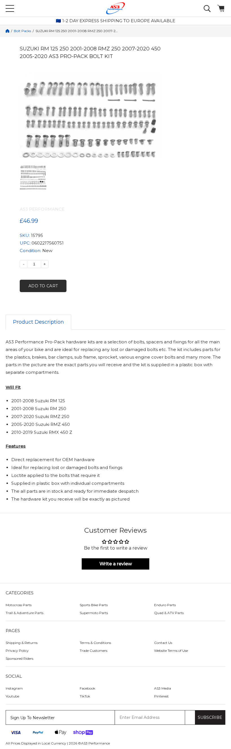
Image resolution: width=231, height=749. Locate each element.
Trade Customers (93, 650)
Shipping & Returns (21, 643)
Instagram (14, 688)
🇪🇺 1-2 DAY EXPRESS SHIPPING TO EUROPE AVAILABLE (115, 20)
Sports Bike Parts (94, 605)
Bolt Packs (22, 31)
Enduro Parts (165, 605)
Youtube (12, 696)
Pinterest (161, 696)
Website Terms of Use (171, 650)
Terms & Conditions (95, 643)
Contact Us (163, 643)
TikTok (85, 696)
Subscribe (210, 717)
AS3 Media (162, 688)
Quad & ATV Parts (169, 613)
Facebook (87, 688)
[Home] (7, 31)
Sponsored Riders (19, 658)
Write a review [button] (115, 563)
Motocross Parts (19, 605)
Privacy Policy (17, 650)
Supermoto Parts (94, 613)
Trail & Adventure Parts (24, 613)
